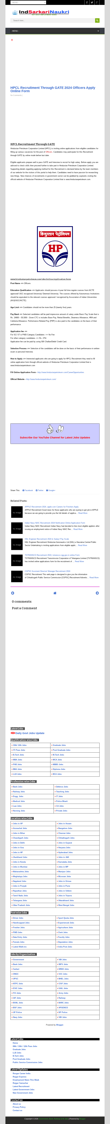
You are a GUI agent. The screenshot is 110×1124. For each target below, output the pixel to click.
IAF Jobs (17, 998)
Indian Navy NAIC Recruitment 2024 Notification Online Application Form (55, 523)
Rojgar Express (19, 1077)
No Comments (16, 95)
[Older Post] (97, 593)
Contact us (17, 1110)
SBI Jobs (63, 959)
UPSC (15, 979)
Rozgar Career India (21, 1073)
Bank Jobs (17, 964)
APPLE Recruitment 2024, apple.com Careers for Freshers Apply (52, 507)
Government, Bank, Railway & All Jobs (53, 1119)
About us (17, 1104)
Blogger (59, 1025)
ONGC (15, 974)
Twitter (40, 490)
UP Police (17, 1012)
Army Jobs (63, 993)
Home (15, 1043)
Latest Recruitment (21, 1086)
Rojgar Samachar (20, 1083)
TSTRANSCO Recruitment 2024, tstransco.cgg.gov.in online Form (52, 555)
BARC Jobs (64, 1003)
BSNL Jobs (18, 1003)
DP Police (63, 1012)
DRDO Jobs (64, 969)
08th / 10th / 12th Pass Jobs (25, 1046)
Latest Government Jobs (23, 1089)
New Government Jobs (23, 1093)
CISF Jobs (63, 984)
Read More (82, 513)
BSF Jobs (17, 1008)
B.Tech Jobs (18, 1056)
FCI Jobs (17, 993)
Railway (62, 998)
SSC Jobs (63, 974)
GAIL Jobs (63, 988)
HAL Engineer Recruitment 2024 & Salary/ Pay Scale (47, 539)
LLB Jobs (17, 1053)
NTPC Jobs (18, 984)
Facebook (28, 490)
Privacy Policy (19, 1107)
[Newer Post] (12, 593)
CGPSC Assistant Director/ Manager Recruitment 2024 (47, 571)
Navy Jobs (17, 1017)
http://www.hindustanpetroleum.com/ (41, 379)
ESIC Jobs (17, 988)
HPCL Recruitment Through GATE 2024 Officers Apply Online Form (52, 89)
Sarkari (16, 969)
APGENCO (63, 1008)
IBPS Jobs (63, 964)
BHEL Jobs (63, 979)
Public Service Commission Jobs (27, 1062)
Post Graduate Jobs (21, 1059)
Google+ (51, 490)
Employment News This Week (26, 1080)
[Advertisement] (55, 63)
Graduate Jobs (19, 1049)
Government (18, 959)
